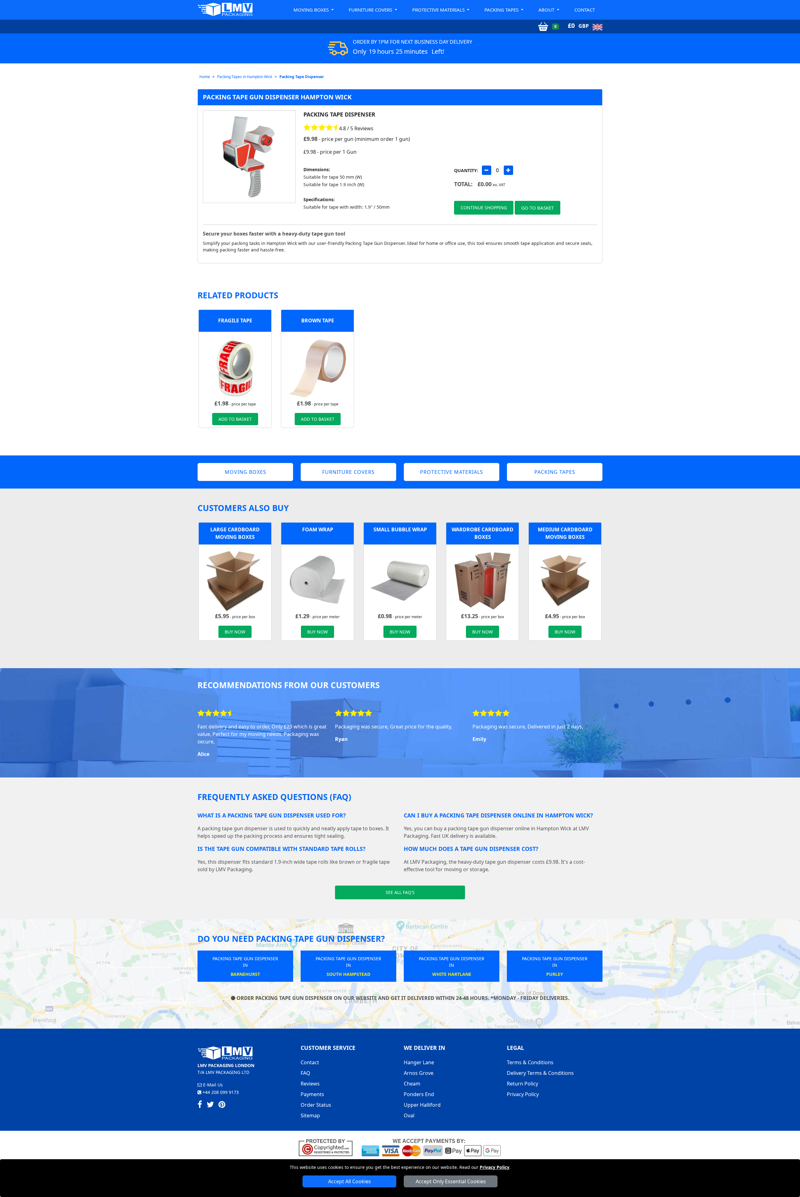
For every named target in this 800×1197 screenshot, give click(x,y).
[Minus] (486, 170)
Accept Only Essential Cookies (451, 1181)
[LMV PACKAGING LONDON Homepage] (225, 9)
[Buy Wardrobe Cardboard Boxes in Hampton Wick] (482, 580)
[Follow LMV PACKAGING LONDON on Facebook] (200, 1105)
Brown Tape (317, 320)
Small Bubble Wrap (400, 529)
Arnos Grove (418, 1073)
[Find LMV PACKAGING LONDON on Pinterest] (221, 1105)
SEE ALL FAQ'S (400, 892)
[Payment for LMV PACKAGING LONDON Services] (431, 1147)
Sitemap (310, 1115)
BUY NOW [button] (235, 632)
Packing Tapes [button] (502, 10)
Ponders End (419, 1094)
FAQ (305, 1073)
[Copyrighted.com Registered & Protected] (328, 1147)
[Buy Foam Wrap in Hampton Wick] (317, 580)
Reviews (310, 1083)
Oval (409, 1115)
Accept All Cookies (349, 1181)
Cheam (412, 1083)
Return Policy (522, 1083)
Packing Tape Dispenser (301, 76)
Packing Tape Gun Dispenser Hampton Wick (277, 97)
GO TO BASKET (537, 208)
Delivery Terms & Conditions (540, 1073)
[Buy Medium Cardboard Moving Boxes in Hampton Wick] (565, 580)
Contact (584, 10)
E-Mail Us (212, 1085)
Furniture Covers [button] (371, 10)
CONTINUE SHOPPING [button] (484, 208)
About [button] (547, 10)
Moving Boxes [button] (311, 10)
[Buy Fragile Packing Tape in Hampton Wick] (235, 367)
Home (204, 76)
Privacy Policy (494, 1167)
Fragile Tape (235, 320)
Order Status (316, 1104)
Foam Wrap (317, 529)
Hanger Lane (419, 1062)
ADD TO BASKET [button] (235, 419)
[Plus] (508, 170)
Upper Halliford (422, 1104)
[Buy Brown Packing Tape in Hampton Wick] (317, 367)
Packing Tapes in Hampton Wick (244, 76)
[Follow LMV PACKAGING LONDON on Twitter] (210, 1105)
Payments (312, 1094)
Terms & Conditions (530, 1062)
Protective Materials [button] (439, 10)
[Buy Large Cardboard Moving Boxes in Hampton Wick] (235, 580)
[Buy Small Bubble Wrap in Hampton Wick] (400, 580)
